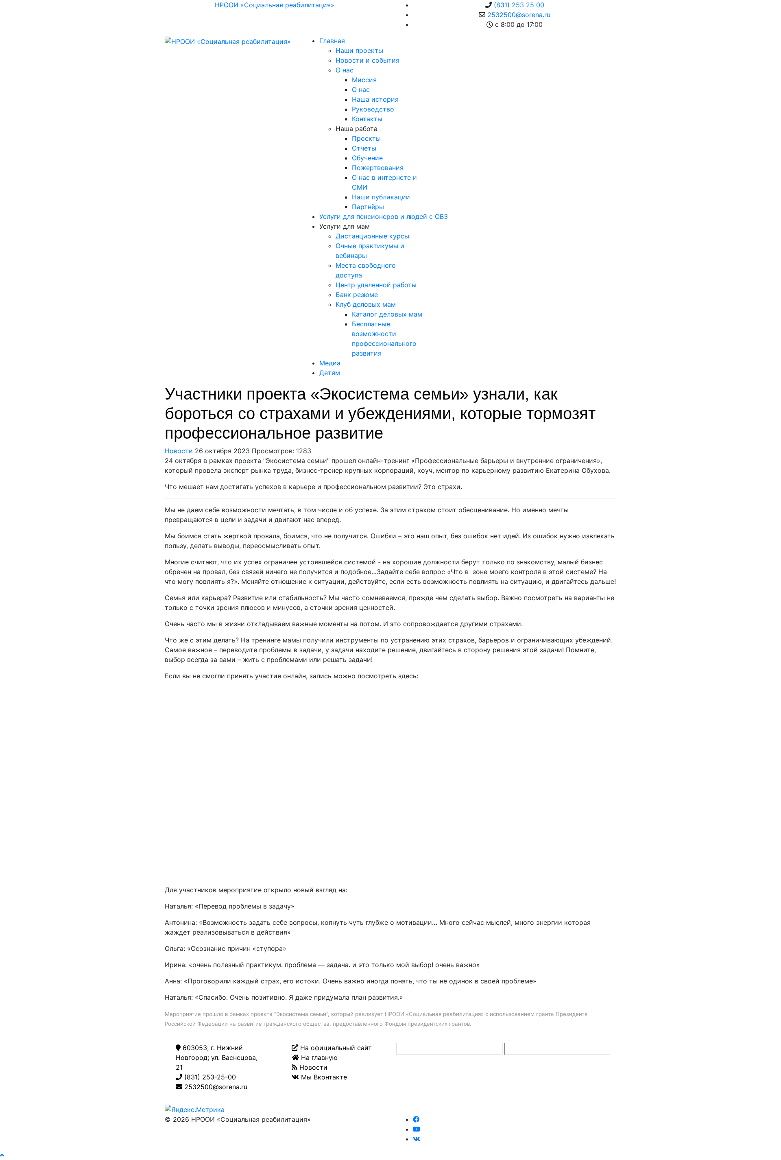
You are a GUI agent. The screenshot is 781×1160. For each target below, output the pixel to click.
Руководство (373, 109)
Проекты (366, 138)
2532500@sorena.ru (518, 15)
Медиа (329, 363)
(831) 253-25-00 (209, 1077)
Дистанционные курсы (372, 236)
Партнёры (368, 207)
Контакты (367, 119)
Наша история (375, 99)
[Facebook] (416, 1119)
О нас (344, 70)
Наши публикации (381, 197)
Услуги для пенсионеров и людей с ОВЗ (383, 216)
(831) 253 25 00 (519, 5)
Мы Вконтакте (323, 1077)
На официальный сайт (335, 1048)
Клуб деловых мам (366, 304)
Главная (332, 41)
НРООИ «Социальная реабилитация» (274, 5)
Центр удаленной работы (376, 285)
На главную (318, 1057)
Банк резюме (357, 295)
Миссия (364, 80)
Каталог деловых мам (387, 314)
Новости (179, 451)
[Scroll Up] (2, 1155)
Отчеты (364, 148)
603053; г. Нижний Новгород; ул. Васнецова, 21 (216, 1057)
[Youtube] (416, 1129)
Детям (329, 373)
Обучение (367, 158)
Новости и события (367, 60)
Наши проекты (359, 50)
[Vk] (416, 1139)
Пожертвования (378, 168)
